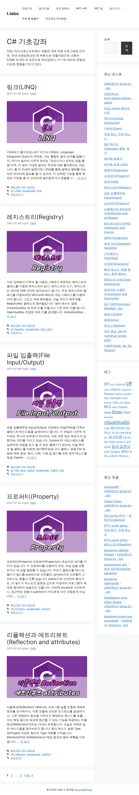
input (23, 470)
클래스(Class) (113, 314)
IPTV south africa (115, 525)
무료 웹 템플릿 (30, 18)
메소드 (107, 432)
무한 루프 (116, 432)
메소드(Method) (114, 325)
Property (20, 608)
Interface (108, 402)
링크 (39, 190)
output (30, 470)
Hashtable (115, 397)
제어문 (107, 452)
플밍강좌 (115, 8)
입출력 (54, 470)
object (114, 407)
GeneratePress (83, 789)
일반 (128, 441)
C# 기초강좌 (28, 187)
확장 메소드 (124, 456)
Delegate (109, 393)
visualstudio (28, 190)
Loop (121, 402)
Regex (117, 412)
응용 (106, 442)
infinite (125, 398)
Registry (19, 329)
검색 (107, 39)
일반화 (107, 446)
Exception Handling (123, 394)
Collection (115, 389)
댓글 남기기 (17, 194)
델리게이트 (118, 428)
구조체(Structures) (116, 264)
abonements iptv (115, 564)
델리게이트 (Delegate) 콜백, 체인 (117, 149)
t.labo (13, 13)
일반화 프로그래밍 (116, 164)
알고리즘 (44, 8)
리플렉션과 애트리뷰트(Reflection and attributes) (43, 638)
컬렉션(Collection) (116, 170)
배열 (122, 432)
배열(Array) (111, 320)
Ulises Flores (113, 501)
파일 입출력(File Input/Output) (28, 359)
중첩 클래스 (115, 452)
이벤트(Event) (113, 128)
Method (127, 402)
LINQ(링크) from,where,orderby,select (118, 98)
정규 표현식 (62, 8)
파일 (61, 470)
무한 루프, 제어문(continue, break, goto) (115, 336)
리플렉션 (46, 754)
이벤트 (112, 441)
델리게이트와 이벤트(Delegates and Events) (117, 228)
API (106, 384)
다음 (28, 775)
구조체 (107, 428)
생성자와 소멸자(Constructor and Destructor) (115, 294)
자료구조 (27, 8)
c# (12, 190)
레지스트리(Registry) (35, 216)
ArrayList (120, 384)
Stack (126, 412)
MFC (107, 407)
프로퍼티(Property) (33, 496)
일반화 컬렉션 (113, 158)
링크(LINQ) (22, 86)
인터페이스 (120, 442)
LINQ (18, 190)
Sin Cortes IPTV (115, 515)
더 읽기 (82, 178)
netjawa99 (111, 487)
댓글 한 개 (16, 332)
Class (106, 389)
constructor (126, 389)
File (17, 470)
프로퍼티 (46, 608)
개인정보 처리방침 (55, 18)
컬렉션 (125, 451)
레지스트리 (46, 329)
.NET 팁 (98, 8)
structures (108, 417)
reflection (20, 754)
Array (112, 384)
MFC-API (81, 8)
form (106, 397)
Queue (107, 412)
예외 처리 (127, 437)
